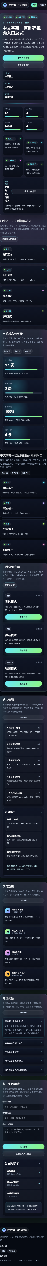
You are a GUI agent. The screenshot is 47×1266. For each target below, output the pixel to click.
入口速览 (12, 1251)
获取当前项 (10, 585)
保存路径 (23, 683)
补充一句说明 (8, 1124)
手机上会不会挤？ (23, 1052)
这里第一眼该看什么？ (23, 1021)
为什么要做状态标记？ (23, 1060)
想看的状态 (7, 1113)
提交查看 (23, 1146)
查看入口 (23, 617)
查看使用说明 (23, 65)
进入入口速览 (23, 58)
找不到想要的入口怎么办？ (23, 1069)
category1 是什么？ (23, 1043)
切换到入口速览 (9, 239)
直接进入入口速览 (23, 1153)
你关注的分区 (8, 1101)
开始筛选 (23, 650)
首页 (34, 5)
